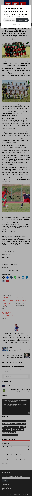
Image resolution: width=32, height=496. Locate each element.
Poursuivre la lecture (16, 24)
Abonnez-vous (22, 20)
